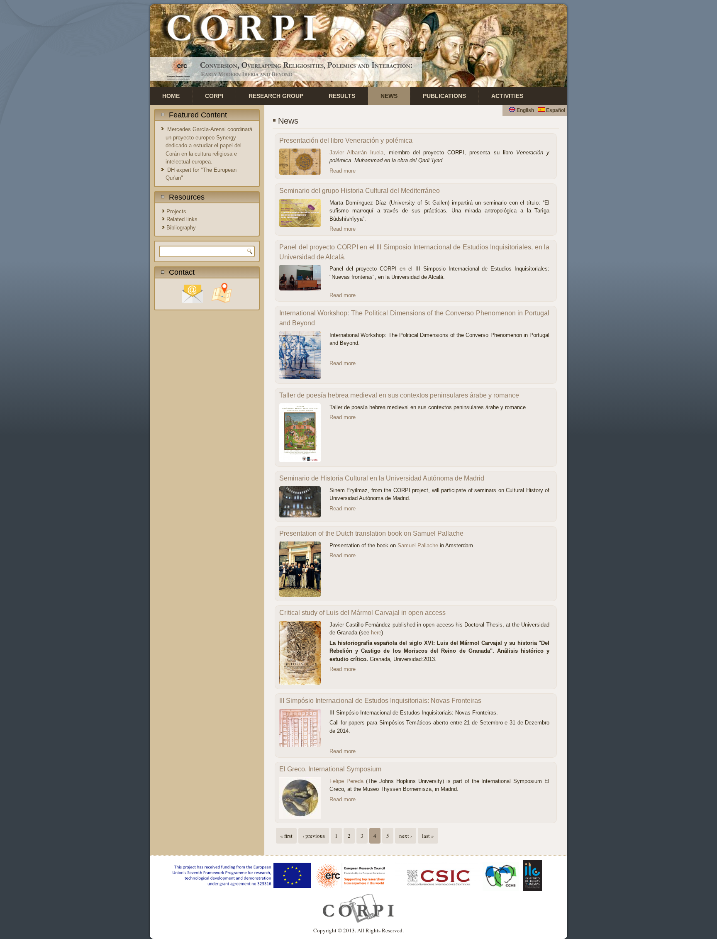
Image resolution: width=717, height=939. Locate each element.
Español (555, 110)
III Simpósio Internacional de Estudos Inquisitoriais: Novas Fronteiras (380, 700)
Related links (182, 219)
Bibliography (181, 227)
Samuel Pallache (418, 545)
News (389, 96)
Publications (444, 96)
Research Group (276, 96)
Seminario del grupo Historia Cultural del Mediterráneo (359, 190)
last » (428, 835)
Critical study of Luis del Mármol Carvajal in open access (362, 612)
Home (171, 96)
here (376, 632)
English (524, 110)
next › (405, 835)
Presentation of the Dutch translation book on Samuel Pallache (371, 533)
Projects (176, 211)
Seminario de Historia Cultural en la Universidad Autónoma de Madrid (381, 478)
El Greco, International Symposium (330, 769)
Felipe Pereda (346, 781)
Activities (507, 96)
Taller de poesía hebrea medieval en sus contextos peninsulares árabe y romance (399, 395)
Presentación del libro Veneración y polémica (345, 140)
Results (342, 96)
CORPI (214, 96)
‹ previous (313, 835)
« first (286, 835)
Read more (342, 171)
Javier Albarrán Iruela (356, 152)
